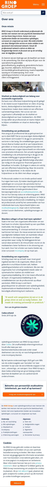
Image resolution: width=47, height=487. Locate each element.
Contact (27, 427)
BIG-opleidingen (9, 424)
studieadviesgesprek (10, 208)
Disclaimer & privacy (32, 435)
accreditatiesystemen (30, 192)
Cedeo (8, 344)
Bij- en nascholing (9, 422)
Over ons (28, 422)
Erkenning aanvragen (11, 435)
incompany (19, 251)
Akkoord (17, 483)
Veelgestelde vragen (32, 424)
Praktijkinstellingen (10, 432)
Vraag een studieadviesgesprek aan (22, 394)
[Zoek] (43, 13)
